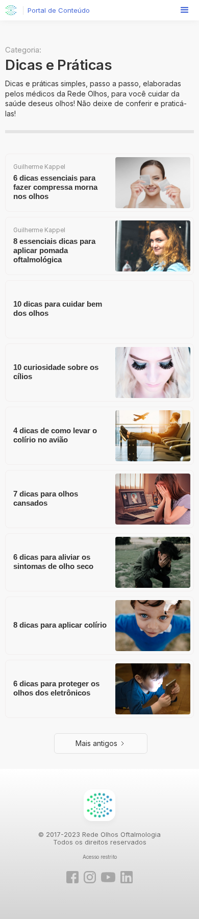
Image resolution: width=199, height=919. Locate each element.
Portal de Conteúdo (59, 10)
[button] (185, 10)
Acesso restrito (100, 857)
